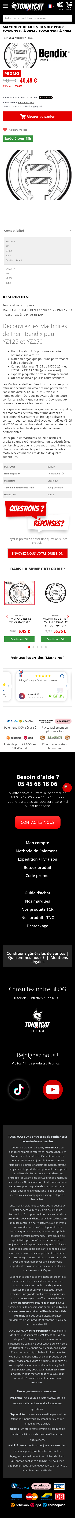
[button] (67, 788)
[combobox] (37, 18)
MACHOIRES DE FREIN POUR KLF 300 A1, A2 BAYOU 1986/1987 (55, 622)
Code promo (37, 875)
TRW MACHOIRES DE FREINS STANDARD (19, 620)
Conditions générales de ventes (36, 953)
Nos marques (37, 901)
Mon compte (37, 842)
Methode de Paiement (36, 850)
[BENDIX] (54, 55)
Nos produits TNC (37, 917)
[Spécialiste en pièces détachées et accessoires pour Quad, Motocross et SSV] (27, 6)
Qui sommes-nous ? (26, 957)
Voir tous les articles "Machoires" (37, 658)
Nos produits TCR (37, 909)
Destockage (37, 925)
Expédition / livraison (37, 859)
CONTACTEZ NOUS (37, 822)
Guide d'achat (37, 892)
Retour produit (37, 867)
